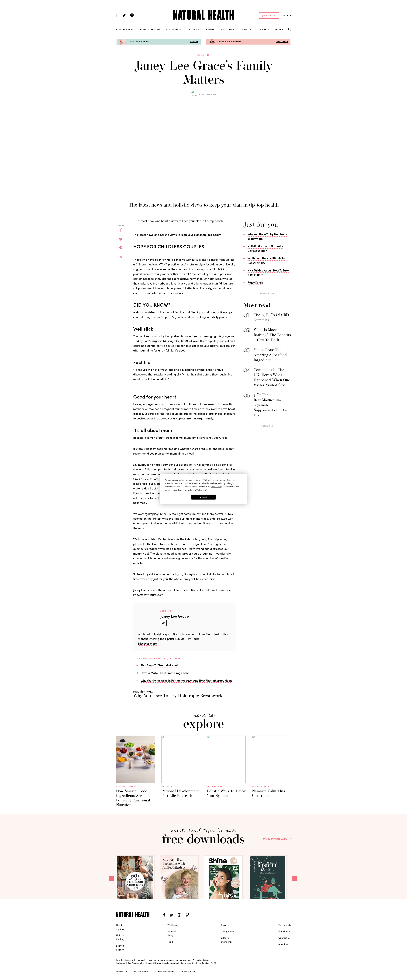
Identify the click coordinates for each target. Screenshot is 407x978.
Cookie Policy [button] (216, 487)
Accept (203, 497)
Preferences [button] (201, 490)
